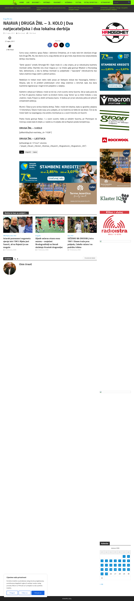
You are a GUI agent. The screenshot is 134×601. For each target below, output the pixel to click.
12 (111, 565)
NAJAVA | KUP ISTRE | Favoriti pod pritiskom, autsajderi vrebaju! (81, 8)
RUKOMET (57, 2)
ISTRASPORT (105, 2)
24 (102, 574)
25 (106, 574)
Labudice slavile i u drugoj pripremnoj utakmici (18, 8)
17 (102, 569)
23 (128, 569)
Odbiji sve (25, 593)
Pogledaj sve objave (90, 258)
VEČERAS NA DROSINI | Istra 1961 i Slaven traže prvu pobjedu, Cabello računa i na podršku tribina (81, 243)
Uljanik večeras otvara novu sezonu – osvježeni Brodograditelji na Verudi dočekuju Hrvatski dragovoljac (49, 243)
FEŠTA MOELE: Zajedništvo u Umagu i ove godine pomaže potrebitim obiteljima (114, 8)
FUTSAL (78, 2)
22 (124, 569)
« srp (101, 584)
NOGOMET (36, 2)
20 (115, 569)
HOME (21, 2)
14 (120, 565)
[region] (25, 585)
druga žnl (28, 152)
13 (115, 565)
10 (102, 565)
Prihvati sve (38, 593)
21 (120, 569)
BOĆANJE (46, 2)
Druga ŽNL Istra (7, 19)
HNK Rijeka (6, 236)
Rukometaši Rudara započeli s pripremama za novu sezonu (51, 8)
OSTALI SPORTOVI (90, 2)
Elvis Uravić (21, 33)
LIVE (27, 2)
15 (124, 565)
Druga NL (38, 236)
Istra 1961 (13, 236)
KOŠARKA (68, 2)
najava (35, 152)
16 (128, 565)
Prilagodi (12, 593)
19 (111, 569)
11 (106, 565)
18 (106, 569)
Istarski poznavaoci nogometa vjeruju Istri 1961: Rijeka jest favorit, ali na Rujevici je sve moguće (17, 243)
